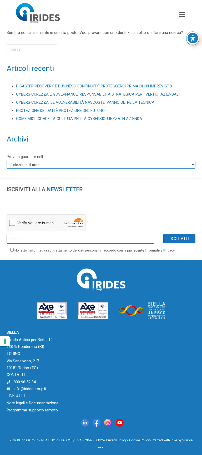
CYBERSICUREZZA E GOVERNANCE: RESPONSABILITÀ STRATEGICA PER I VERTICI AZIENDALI (98, 94)
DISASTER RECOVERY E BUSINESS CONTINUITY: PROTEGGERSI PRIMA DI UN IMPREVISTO (94, 86)
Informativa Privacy (160, 250)
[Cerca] (45, 51)
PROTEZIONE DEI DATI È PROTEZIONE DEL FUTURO (60, 110)
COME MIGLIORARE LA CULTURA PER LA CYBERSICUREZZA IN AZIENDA (79, 118)
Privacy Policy (116, 440)
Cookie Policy (139, 440)
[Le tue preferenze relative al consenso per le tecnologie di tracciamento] (5, 341)
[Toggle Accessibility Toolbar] (192, 38)
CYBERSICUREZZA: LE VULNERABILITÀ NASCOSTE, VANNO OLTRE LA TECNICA (85, 102)
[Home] (38, 25)
